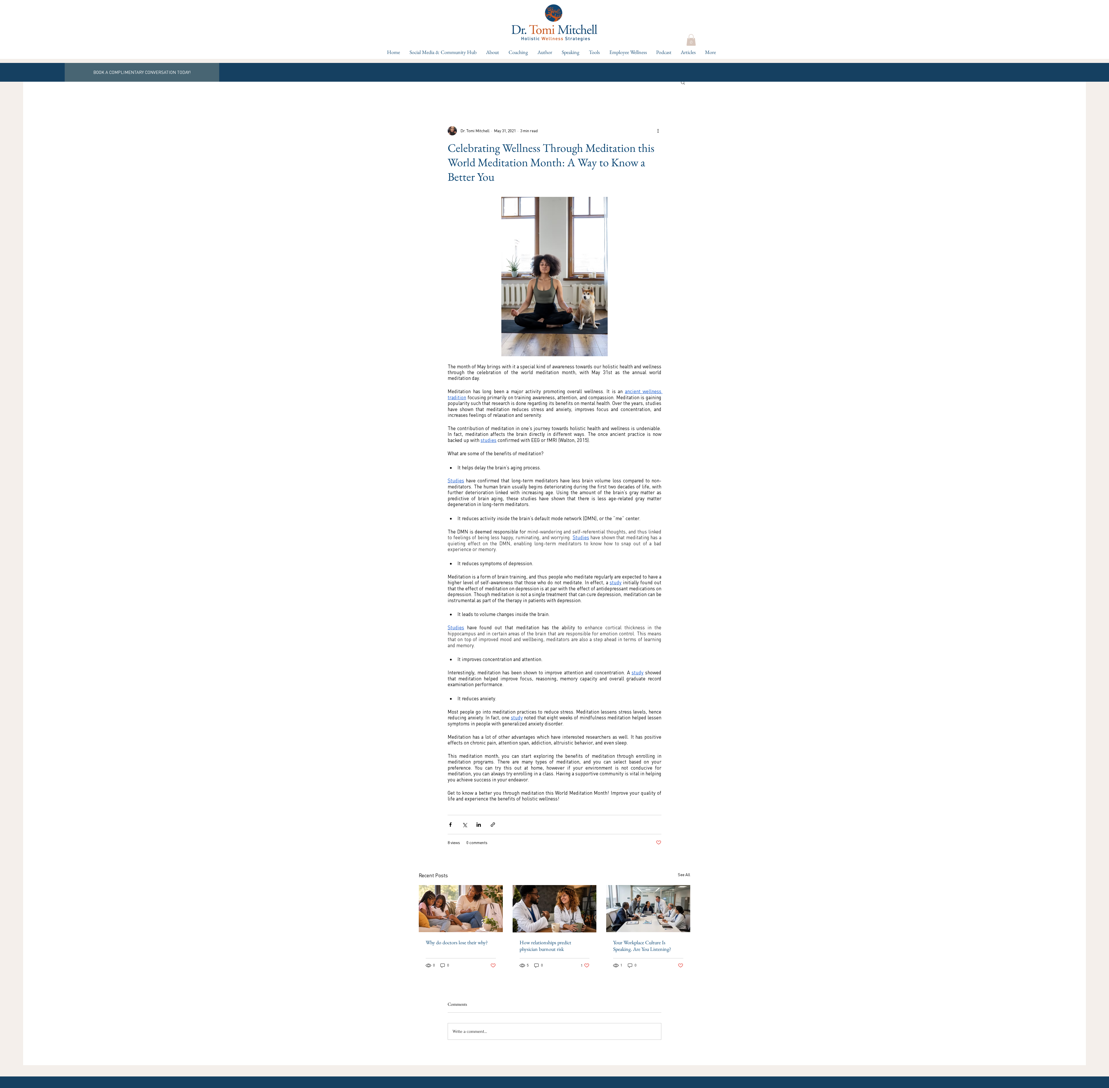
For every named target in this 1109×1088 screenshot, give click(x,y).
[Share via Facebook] (450, 824)
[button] (517, 52)
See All (684, 874)
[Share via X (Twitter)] (464, 824)
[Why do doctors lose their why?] (461, 908)
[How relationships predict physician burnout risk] (555, 908)
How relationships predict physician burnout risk (545, 945)
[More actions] (657, 130)
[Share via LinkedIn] (478, 824)
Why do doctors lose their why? (457, 942)
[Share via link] (493, 824)
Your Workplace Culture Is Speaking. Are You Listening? (642, 945)
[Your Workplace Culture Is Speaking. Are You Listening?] (648, 908)
